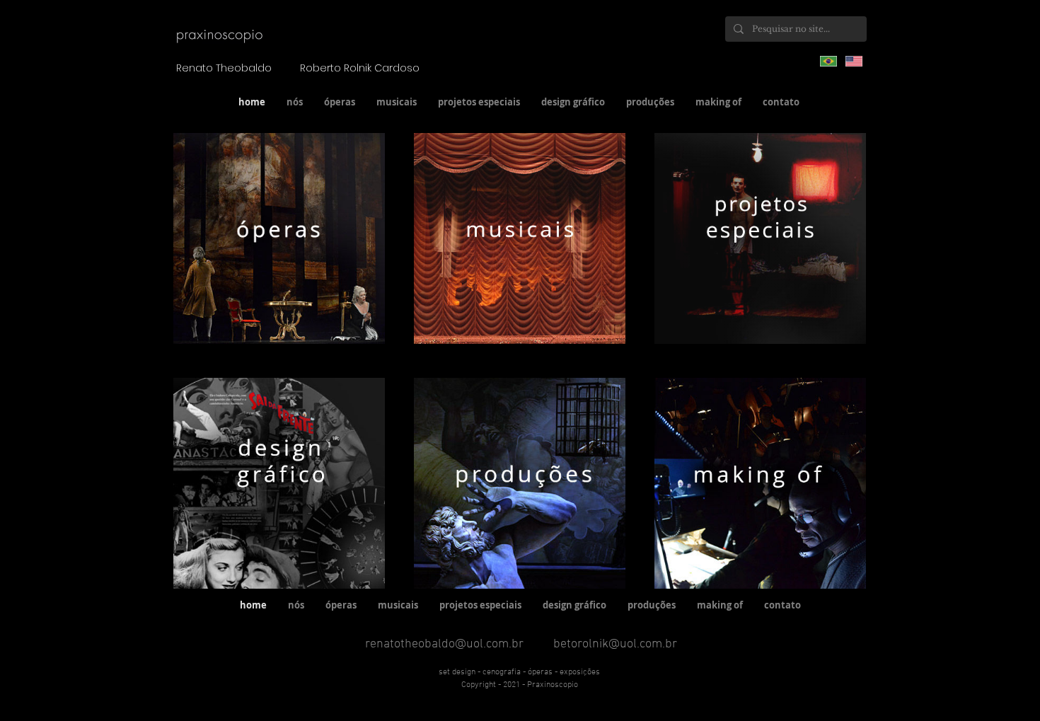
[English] (854, 61)
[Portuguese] (828, 61)
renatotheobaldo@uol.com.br (444, 644)
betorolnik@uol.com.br (615, 644)
